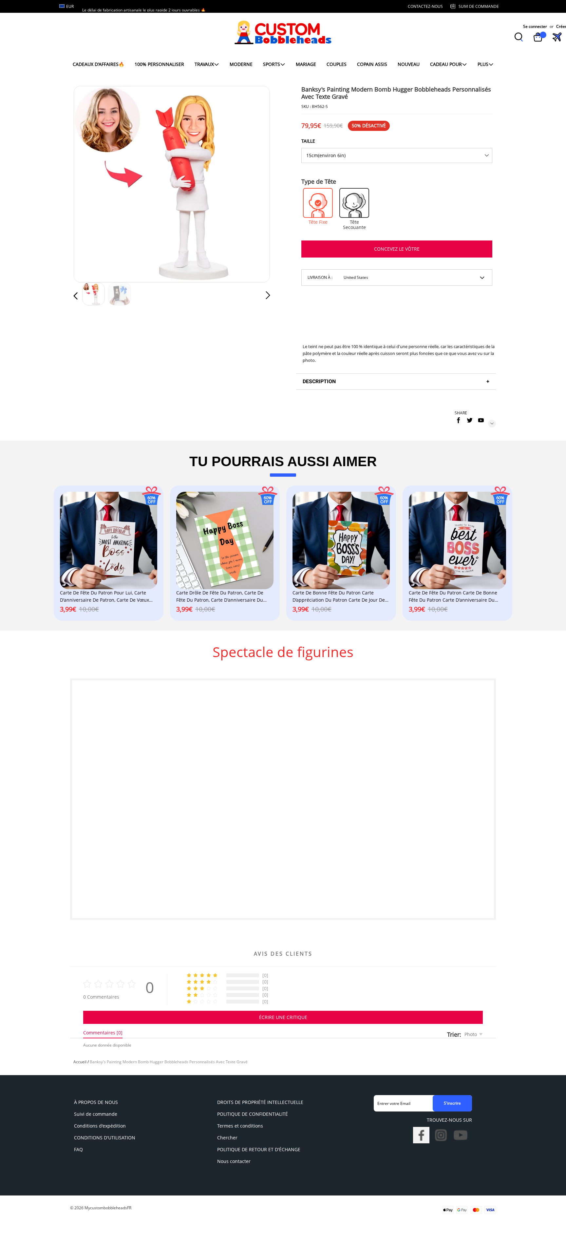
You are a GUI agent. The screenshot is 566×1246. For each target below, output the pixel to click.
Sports (271, 64)
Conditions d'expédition (100, 1126)
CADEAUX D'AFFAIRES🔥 (98, 64)
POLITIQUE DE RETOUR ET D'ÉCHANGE (258, 1149)
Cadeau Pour (446, 64)
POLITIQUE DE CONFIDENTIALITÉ (252, 1114)
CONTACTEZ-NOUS (425, 6)
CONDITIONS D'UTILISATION (104, 1137)
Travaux (204, 64)
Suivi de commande (95, 1114)
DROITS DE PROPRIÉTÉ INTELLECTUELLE (260, 1102)
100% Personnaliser (159, 64)
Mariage (306, 64)
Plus (483, 64)
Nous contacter (234, 1161)
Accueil (79, 1062)
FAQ (78, 1149)
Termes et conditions (240, 1126)
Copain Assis (372, 64)
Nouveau (409, 64)
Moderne (241, 64)
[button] (88, 183)
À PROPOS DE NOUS (96, 1102)
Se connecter (535, 26)
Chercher (227, 1137)
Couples (337, 64)
